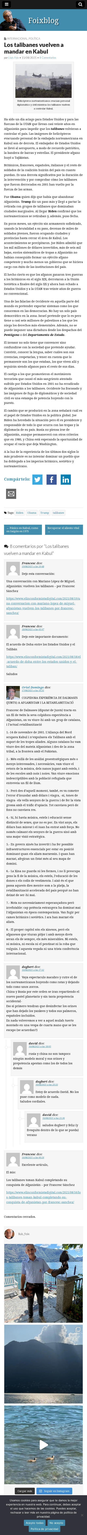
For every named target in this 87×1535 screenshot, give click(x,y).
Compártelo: (17, 479)
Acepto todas (35, 1522)
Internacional (17, 38)
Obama (31, 512)
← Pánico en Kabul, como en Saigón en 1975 (22, 529)
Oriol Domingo (33, 687)
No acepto (56, 1522)
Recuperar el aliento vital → (63, 529)
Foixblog (43, 20)
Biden (19, 512)
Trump (44, 512)
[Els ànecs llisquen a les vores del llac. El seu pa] (43, 1445)
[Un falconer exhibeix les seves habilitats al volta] (43, 1283)
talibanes (58, 512)
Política (34, 38)
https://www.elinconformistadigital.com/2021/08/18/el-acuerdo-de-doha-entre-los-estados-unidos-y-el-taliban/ (43, 661)
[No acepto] (82, 1515)
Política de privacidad (44, 1529)
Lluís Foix (13, 57)
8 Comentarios (47, 57)
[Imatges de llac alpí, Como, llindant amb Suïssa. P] (43, 1364)
